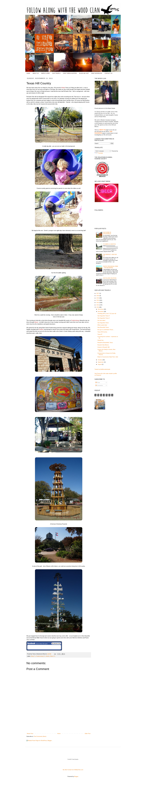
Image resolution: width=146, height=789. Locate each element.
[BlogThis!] (59, 654)
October (100, 359)
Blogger (76, 776)
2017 (97, 293)
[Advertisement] (58, 719)
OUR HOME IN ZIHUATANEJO (107, 233)
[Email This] (58, 654)
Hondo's (48, 656)
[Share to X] (61, 654)
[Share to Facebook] (62, 654)
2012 (97, 305)
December (101, 309)
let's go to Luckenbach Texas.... (106, 329)
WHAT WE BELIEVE (96, 73)
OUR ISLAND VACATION (109, 278)
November (101, 311)
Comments (100, 385)
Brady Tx (33, 656)
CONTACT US (108, 73)
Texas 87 (100, 334)
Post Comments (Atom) (40, 736)
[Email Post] (55, 654)
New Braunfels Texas (103, 327)
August (100, 364)
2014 (97, 300)
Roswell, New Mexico (103, 345)
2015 (97, 298)
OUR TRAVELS (56, 73)
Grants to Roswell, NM (104, 347)
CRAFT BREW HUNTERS (70, 73)
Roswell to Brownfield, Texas (105, 342)
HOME (28, 73)
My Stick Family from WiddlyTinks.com (73, 769)
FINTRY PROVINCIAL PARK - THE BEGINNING (110, 267)
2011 (97, 307)
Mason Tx (52, 656)
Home (58, 733)
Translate (100, 153)
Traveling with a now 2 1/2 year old (107, 313)
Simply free (101, 340)
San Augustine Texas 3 (104, 315)
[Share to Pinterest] (64, 654)
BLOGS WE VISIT (84, 73)
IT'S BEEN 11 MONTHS (109, 244)
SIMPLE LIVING (45, 73)
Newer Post (30, 733)
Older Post (87, 733)
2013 (97, 302)
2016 (97, 295)
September (101, 362)
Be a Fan (56, 643)
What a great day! (102, 325)
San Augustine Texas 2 (104, 318)
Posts (98, 382)
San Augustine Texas (103, 322)
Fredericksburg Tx (40, 656)
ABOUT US (36, 73)
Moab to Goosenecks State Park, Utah (108, 357)
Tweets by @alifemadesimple (102, 369)
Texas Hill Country (102, 332)
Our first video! (101, 320)
